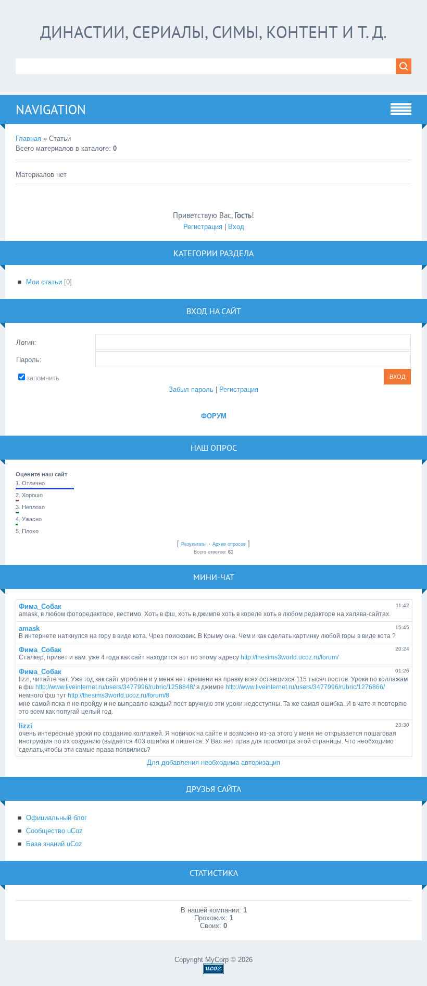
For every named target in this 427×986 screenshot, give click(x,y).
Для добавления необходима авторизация (213, 762)
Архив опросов (229, 544)
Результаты (193, 544)
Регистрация (202, 227)
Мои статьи (44, 282)
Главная (28, 138)
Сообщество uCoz (54, 831)
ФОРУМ (214, 416)
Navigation (51, 109)
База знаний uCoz (54, 844)
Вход (236, 227)
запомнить (43, 378)
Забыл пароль (191, 389)
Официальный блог (56, 818)
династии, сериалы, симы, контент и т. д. (213, 32)
